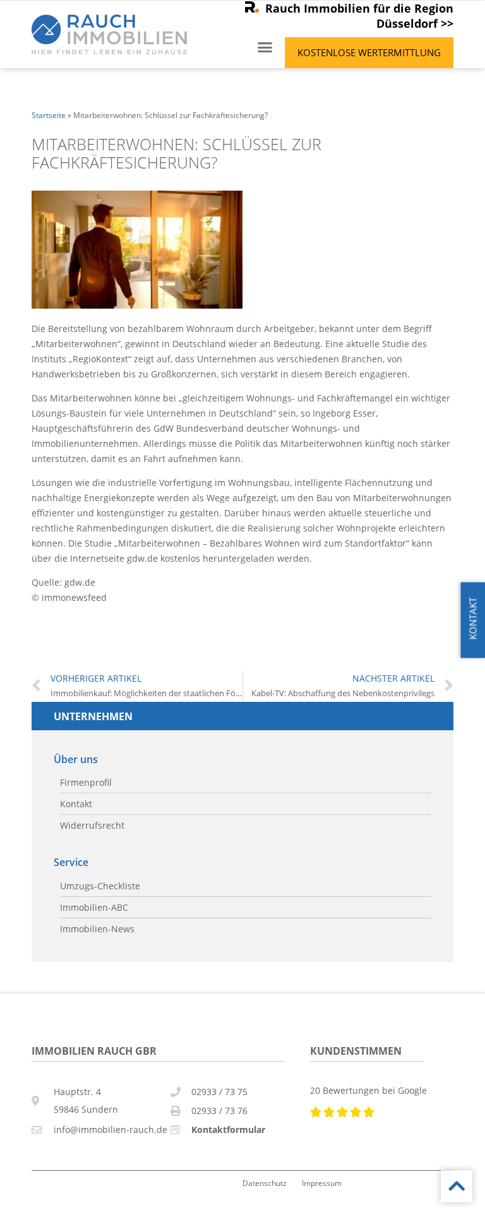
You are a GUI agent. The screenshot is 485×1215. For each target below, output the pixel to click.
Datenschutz (264, 1183)
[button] (265, 47)
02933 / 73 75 (219, 1092)
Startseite (49, 115)
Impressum (322, 1183)
